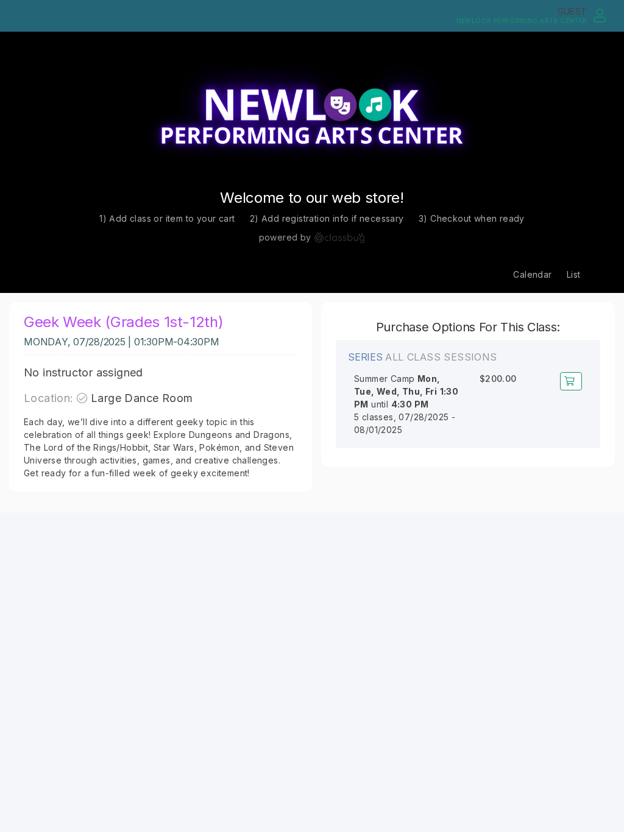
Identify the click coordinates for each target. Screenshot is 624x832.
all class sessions (441, 357)
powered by (285, 237)
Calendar (532, 274)
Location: (49, 398)
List (574, 274)
